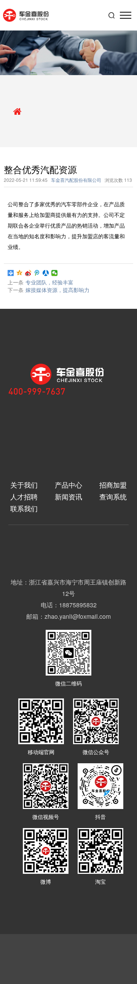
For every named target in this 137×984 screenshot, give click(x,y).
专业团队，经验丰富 (49, 282)
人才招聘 (24, 496)
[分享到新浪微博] (28, 273)
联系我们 (24, 508)
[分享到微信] (54, 273)
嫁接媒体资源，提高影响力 (57, 290)
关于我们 (24, 485)
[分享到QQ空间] (19, 273)
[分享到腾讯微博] (37, 273)
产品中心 (68, 485)
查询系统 (113, 496)
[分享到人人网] (46, 273)
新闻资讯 (68, 496)
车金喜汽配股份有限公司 (76, 180)
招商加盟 (113, 485)
